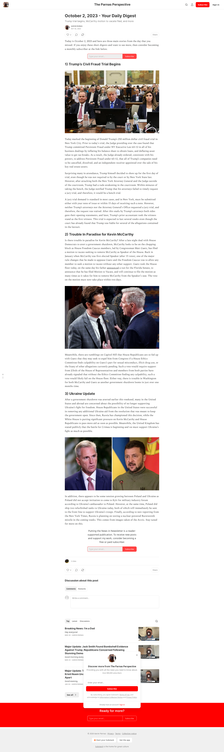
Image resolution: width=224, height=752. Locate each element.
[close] (137, 655)
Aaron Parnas (76, 26)
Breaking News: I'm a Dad (80, 628)
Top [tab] (67, 621)
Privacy (111, 733)
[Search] (186, 4)
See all (70, 695)
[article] (112, 634)
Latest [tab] (74, 621)
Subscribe (202, 4)
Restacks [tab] (82, 589)
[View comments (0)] (76, 34)
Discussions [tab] (85, 621)
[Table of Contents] (3, 376)
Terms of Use (125, 695)
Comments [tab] (71, 589)
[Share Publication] (192, 4)
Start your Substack (105, 740)
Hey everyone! (71, 632)
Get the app (125, 740)
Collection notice (129, 733)
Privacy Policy (131, 697)
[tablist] (76, 588)
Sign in (216, 4)
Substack (99, 746)
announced (113, 268)
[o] (148, 633)
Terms (118, 733)
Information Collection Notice (111, 697)
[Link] (61, 64)
